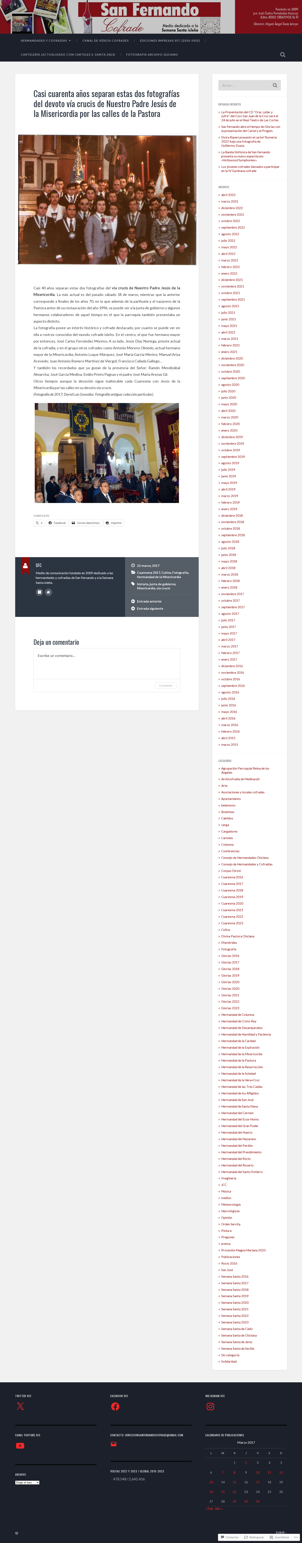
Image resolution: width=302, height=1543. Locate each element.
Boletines (227, 812)
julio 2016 (228, 698)
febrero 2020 (230, 424)
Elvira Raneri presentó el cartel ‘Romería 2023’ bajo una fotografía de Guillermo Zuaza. (249, 141)
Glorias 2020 (230, 982)
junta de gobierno (162, 584)
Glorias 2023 (230, 1008)
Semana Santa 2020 (235, 1302)
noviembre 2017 (232, 594)
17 (258, 1482)
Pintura (226, 1231)
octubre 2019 (230, 450)
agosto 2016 (230, 692)
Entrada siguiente (150, 608)
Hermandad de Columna (237, 1014)
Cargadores (229, 831)
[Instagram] (210, 1406)
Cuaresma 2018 (232, 890)
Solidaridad (229, 1361)
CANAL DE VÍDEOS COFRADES (105, 40)
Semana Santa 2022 (235, 1315)
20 (211, 1492)
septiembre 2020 (233, 378)
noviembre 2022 (232, 214)
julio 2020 (228, 391)
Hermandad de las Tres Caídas (242, 1086)
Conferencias (230, 851)
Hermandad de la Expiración (240, 1047)
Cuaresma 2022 (232, 916)
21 (223, 1492)
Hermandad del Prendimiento (241, 1152)
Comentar (165, 685)
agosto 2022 (230, 234)
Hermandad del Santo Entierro (242, 1172)
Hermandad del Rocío (236, 1158)
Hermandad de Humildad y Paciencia (246, 1034)
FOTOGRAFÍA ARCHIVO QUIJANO (152, 54)
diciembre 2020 (232, 358)
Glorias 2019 (230, 975)
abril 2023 (228, 195)
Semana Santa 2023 (235, 1322)
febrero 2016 (230, 731)
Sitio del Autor (48, 592)
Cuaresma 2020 (232, 903)
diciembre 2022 (232, 208)
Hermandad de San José (237, 1100)
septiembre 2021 (233, 299)
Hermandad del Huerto (236, 1132)
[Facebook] (115, 1406)
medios (226, 1198)
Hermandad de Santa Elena (239, 1106)
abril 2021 (228, 332)
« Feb (209, 1508)
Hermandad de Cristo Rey (238, 1021)
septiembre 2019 (233, 456)
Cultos (166, 572)
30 (246, 1501)
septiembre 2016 (233, 685)
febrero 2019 (230, 502)
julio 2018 (228, 548)
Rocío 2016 (229, 1263)
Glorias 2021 (230, 995)
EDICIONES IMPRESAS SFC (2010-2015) (170, 40)
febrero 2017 (230, 653)
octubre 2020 (230, 371)
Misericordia (146, 588)
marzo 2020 (229, 417)
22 (234, 1492)
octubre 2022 (230, 221)
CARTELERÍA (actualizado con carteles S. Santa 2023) (68, 54)
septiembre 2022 (233, 227)
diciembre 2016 (232, 666)
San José (227, 1270)
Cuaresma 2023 (232, 923)
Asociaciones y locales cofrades (243, 792)
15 (234, 1482)
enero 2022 (229, 273)
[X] (20, 1406)
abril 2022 (228, 253)
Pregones (228, 1237)
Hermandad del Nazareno (238, 1139)
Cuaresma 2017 (148, 572)
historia (142, 584)
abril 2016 (228, 718)
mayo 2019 (229, 483)
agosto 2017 (230, 613)
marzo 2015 (229, 744)
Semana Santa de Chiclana (239, 1335)
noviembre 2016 (232, 672)
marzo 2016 (229, 725)
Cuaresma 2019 (232, 897)
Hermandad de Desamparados (242, 1028)
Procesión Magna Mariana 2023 (243, 1250)
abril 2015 (228, 738)
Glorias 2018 (230, 969)
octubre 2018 (230, 528)
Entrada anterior (149, 601)
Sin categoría (230, 1355)
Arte (224, 785)
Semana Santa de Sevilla (237, 1348)
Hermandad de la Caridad (238, 1041)
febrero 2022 (230, 267)
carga (225, 825)
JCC (224, 1185)
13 (211, 1482)
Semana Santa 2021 (235, 1309)
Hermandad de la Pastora (238, 1060)
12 (281, 1472)
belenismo (228, 805)
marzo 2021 (229, 338)
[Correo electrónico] (113, 1444)
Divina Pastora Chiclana (237, 936)
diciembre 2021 (232, 280)
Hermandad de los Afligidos (240, 1093)
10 (258, 1472)
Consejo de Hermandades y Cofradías (247, 864)
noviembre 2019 (232, 443)
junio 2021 (228, 319)
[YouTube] (20, 1446)
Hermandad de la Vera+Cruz (240, 1080)
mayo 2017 (229, 633)
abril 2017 (228, 639)
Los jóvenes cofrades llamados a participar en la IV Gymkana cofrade (250, 169)
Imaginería (228, 1178)
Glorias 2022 (230, 1001)
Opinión (226, 1217)
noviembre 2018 (232, 522)
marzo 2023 (229, 201)
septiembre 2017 (233, 607)
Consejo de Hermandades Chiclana (245, 857)
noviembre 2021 (232, 286)
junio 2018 (228, 555)
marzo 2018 (229, 574)
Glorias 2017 (230, 962)
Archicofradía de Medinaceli (240, 779)
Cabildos (227, 818)
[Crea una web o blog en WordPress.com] (16, 1533)
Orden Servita (230, 1224)
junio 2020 (228, 397)
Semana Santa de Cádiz (237, 1329)
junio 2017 (228, 627)
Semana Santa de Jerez (236, 1342)
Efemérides (229, 942)
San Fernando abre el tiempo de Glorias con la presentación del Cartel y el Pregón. (250, 129)
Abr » (219, 1508)
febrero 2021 (230, 345)
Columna (227, 844)
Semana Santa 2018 (235, 1289)
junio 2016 (228, 705)
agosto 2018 (230, 541)
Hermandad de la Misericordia (159, 577)
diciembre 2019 (232, 437)
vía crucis (163, 588)
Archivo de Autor (39, 592)
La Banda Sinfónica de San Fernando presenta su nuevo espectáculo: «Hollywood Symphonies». (245, 156)
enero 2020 (229, 430)
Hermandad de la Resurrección (242, 1067)
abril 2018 (228, 568)
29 (234, 1501)
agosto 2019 (230, 463)
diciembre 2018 (232, 515)
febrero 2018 (230, 581)
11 (269, 1472)
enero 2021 (229, 352)
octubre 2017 (230, 600)
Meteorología (231, 1204)
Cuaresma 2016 (232, 877)
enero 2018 (229, 587)
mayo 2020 (229, 404)
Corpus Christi (231, 871)
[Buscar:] (249, 85)
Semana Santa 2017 (235, 1283)
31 (258, 1501)
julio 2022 (228, 240)
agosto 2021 (230, 306)
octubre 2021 (230, 293)
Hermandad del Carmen (237, 1113)
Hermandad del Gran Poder (239, 1126)
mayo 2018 (229, 561)
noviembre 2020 (232, 365)
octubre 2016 (230, 679)
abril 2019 (228, 489)
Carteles (227, 838)
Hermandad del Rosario (237, 1165)
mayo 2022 (229, 247)
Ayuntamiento (231, 799)
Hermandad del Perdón (237, 1145)
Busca (283, 55)
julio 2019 (228, 469)
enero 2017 (229, 659)
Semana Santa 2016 (235, 1276)
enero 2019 (229, 509)
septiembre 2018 (233, 535)
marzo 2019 (229, 496)
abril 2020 (228, 410)
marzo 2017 (229, 646)
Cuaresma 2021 (232, 910)
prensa (226, 1243)
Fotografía (180, 572)
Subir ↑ (281, 1532)
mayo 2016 (229, 712)
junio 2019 (228, 476)
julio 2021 (228, 312)
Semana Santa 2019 (235, 1296)
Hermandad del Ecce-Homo (240, 1119)
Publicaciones (230, 1257)
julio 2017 (228, 620)
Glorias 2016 (230, 956)
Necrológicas (230, 1211)
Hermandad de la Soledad (238, 1073)
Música (226, 1191)
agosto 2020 (230, 384)
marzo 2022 (229, 260)
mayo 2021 (229, 326)
